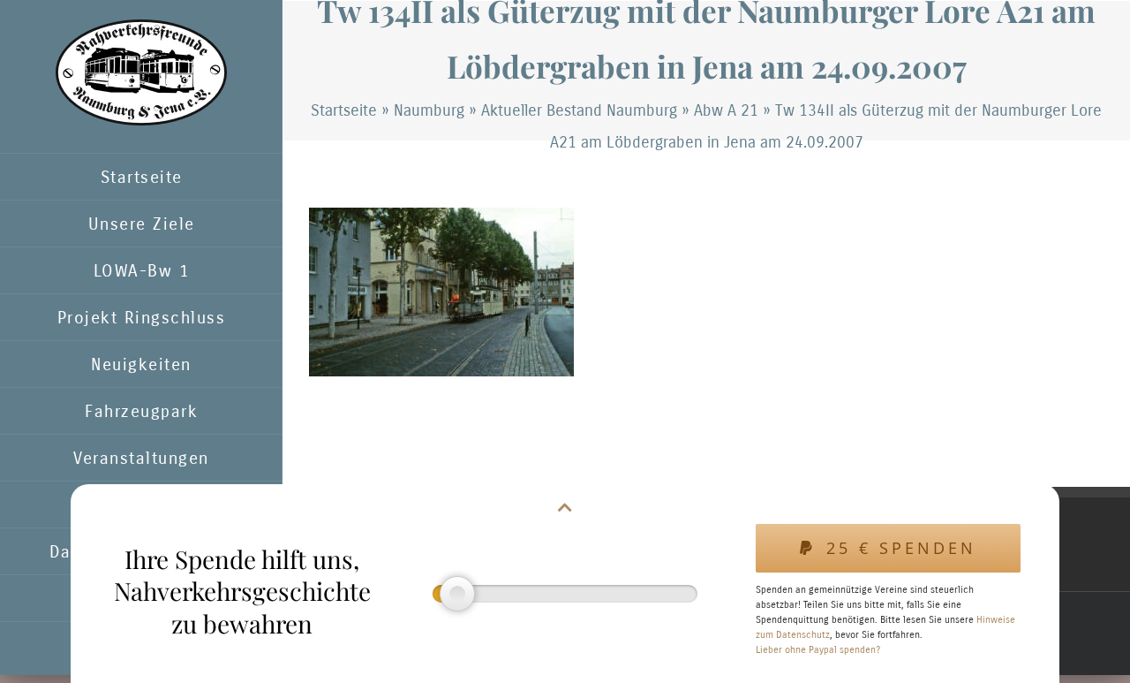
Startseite (344, 110)
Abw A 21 (726, 110)
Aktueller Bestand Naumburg (579, 110)
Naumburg (429, 110)
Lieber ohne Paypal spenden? (818, 650)
